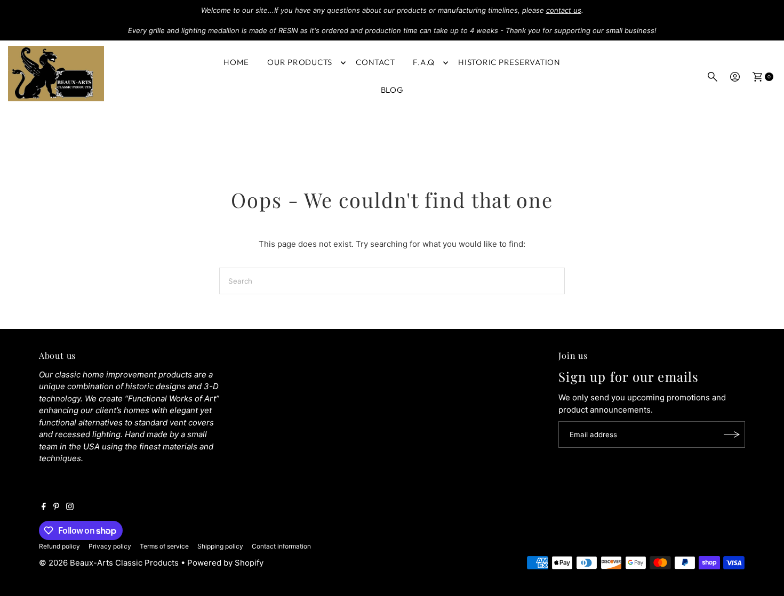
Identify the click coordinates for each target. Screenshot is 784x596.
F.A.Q (424, 62)
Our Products (299, 62)
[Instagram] (70, 508)
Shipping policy (220, 546)
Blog (392, 90)
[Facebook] (44, 508)
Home (236, 62)
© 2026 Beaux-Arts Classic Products (110, 563)
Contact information (281, 546)
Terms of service (164, 546)
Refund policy (59, 546)
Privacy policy (110, 546)
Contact (375, 62)
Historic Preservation (509, 62)
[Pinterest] (56, 508)
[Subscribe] (731, 434)
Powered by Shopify (225, 563)
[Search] (712, 76)
